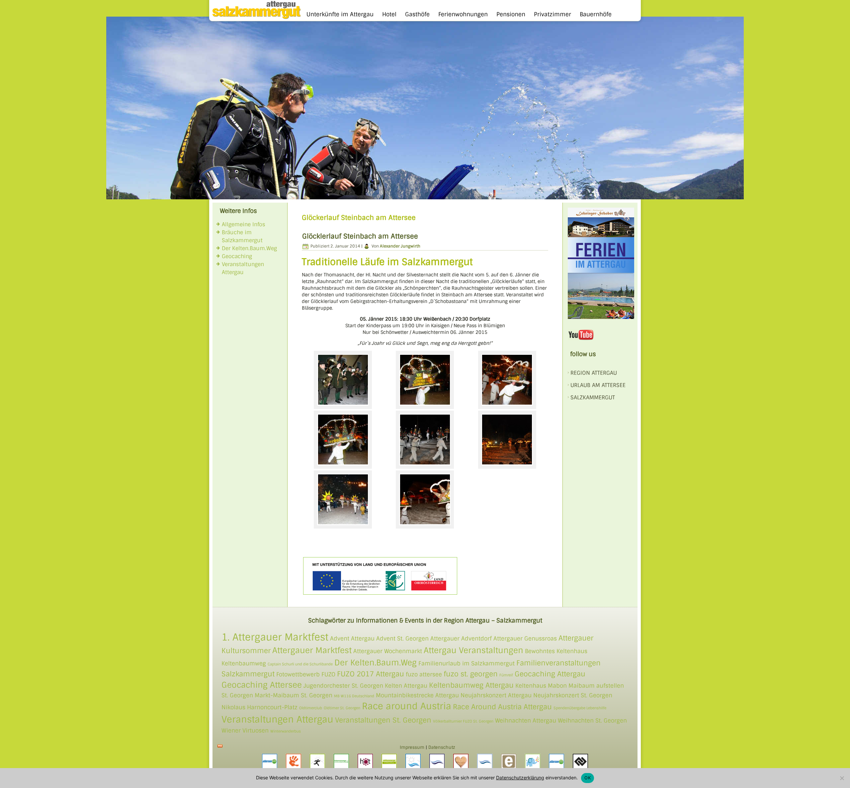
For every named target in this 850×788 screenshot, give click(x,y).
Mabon (557, 685)
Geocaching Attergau (550, 673)
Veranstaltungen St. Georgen (383, 720)
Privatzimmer (552, 14)
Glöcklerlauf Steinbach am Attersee (360, 236)
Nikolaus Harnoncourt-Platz (259, 707)
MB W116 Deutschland (354, 696)
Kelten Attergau (406, 685)
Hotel (389, 14)
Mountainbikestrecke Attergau (417, 695)
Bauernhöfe (596, 14)
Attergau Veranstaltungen (473, 650)
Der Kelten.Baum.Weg (249, 248)
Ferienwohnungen (463, 14)
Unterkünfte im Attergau (340, 14)
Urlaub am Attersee (598, 385)
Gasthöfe (417, 14)
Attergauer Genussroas (525, 638)
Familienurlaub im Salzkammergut (466, 663)
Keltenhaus (530, 685)
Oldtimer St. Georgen (342, 708)
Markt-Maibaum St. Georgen (293, 695)
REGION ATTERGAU (593, 372)
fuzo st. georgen (471, 673)
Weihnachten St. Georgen (592, 720)
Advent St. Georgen (402, 638)
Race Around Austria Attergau (502, 706)
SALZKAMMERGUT (592, 397)
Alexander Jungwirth (400, 246)
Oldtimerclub (310, 708)
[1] (112, 193)
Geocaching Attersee (261, 685)
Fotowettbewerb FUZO (305, 674)
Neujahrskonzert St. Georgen (572, 695)
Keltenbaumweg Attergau (471, 685)
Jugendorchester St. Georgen (343, 685)
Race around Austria (406, 706)
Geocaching (237, 256)
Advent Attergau (352, 638)
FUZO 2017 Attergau (370, 673)
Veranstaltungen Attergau (277, 719)
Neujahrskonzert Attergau (496, 695)
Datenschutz (441, 747)
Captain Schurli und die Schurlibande (300, 664)
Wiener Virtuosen (245, 730)
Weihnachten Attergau (525, 720)
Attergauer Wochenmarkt (387, 651)
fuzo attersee (424, 674)
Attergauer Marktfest (312, 650)
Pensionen (510, 14)
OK (587, 777)
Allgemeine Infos (243, 224)
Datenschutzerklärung (520, 777)
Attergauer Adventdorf (461, 638)
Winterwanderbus (285, 731)
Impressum (412, 747)
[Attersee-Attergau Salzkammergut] (254, 17)
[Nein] (841, 778)
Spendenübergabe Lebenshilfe (579, 708)
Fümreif (506, 675)
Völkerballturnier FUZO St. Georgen (463, 721)
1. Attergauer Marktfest (274, 637)
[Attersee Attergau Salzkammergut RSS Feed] (219, 745)
